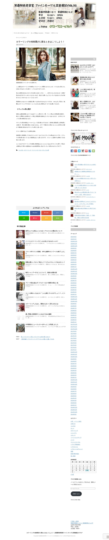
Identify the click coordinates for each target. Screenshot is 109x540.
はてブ (57, 212)
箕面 (72, 451)
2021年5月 (73, 236)
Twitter (24, 212)
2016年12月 (74, 352)
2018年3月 (73, 317)
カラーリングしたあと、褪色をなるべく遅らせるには (42, 304)
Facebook (35, 212)
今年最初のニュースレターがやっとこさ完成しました (42, 324)
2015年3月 (73, 400)
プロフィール (54, 33)
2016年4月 (73, 370)
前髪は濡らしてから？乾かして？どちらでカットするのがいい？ (45, 262)
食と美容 (73, 456)
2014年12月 (74, 407)
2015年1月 (73, 405)
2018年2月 (73, 319)
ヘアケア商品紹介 (75, 444)
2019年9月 (73, 276)
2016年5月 (73, 368)
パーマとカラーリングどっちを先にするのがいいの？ (42, 241)
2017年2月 (73, 347)
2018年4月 (73, 315)
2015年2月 (73, 403)
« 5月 (72, 474)
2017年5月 (73, 340)
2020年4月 (73, 260)
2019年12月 (74, 269)
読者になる (76, 494)
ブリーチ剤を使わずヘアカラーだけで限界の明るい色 (42, 283)
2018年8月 (73, 306)
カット (92, 183)
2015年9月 (73, 386)
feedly (58, 218)
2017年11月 (74, 326)
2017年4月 (73, 343)
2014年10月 (74, 412)
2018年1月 (73, 322)
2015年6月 (73, 393)
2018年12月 (74, 296)
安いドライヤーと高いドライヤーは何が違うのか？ (35, 337)
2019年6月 (73, 283)
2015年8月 (73, 389)
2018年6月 (73, 310)
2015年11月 (74, 382)
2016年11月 (74, 354)
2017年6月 (73, 338)
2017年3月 (73, 345)
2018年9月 (73, 303)
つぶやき (21, 150)
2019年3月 (73, 290)
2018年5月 (73, 313)
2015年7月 (73, 391)
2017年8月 (73, 333)
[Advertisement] (30, 167)
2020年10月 (74, 246)
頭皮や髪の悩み (75, 453)
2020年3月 (73, 262)
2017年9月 (73, 331)
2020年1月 (73, 266)
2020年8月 (73, 250)
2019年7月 (73, 280)
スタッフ (73, 435)
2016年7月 (73, 363)
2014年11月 (74, 409)
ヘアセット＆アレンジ (77, 449)
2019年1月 (73, 294)
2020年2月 (73, 264)
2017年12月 (74, 324)
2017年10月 (74, 329)
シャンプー (74, 433)
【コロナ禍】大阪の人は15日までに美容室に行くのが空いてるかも (87, 115)
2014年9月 (73, 414)
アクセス (47, 33)
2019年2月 (73, 292)
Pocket (35, 218)
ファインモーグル (36, 150)
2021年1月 (73, 239)
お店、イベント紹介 (76, 421)
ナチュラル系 (45, 150)
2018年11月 (74, 299)
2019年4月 (73, 287)
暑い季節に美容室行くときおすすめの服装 (38, 314)
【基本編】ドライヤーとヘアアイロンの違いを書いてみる (37, 339)
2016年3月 (73, 373)
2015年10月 (74, 384)
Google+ (47, 212)
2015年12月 (74, 379)
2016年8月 (73, 361)
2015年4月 (73, 398)
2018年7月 (73, 308)
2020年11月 (74, 243)
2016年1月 (73, 377)
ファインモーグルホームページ (21, 33)
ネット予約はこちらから (37, 33)
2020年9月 (73, 248)
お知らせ (73, 423)
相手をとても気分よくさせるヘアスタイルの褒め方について (44, 231)
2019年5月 (73, 285)
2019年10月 (74, 273)
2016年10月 (74, 356)
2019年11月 (74, 271)
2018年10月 (74, 301)
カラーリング (27, 150)
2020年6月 (73, 255)
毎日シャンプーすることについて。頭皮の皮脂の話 (41, 272)
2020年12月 (74, 241)
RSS (47, 218)
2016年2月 (73, 375)
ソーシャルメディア (76, 437)
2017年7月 (73, 336)
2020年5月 (73, 257)
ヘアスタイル (74, 446)
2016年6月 (73, 366)
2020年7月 (73, 253)
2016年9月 (73, 359)
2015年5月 (73, 396)
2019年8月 (73, 278)
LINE (24, 218)
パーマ (87, 189)
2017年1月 (73, 349)
